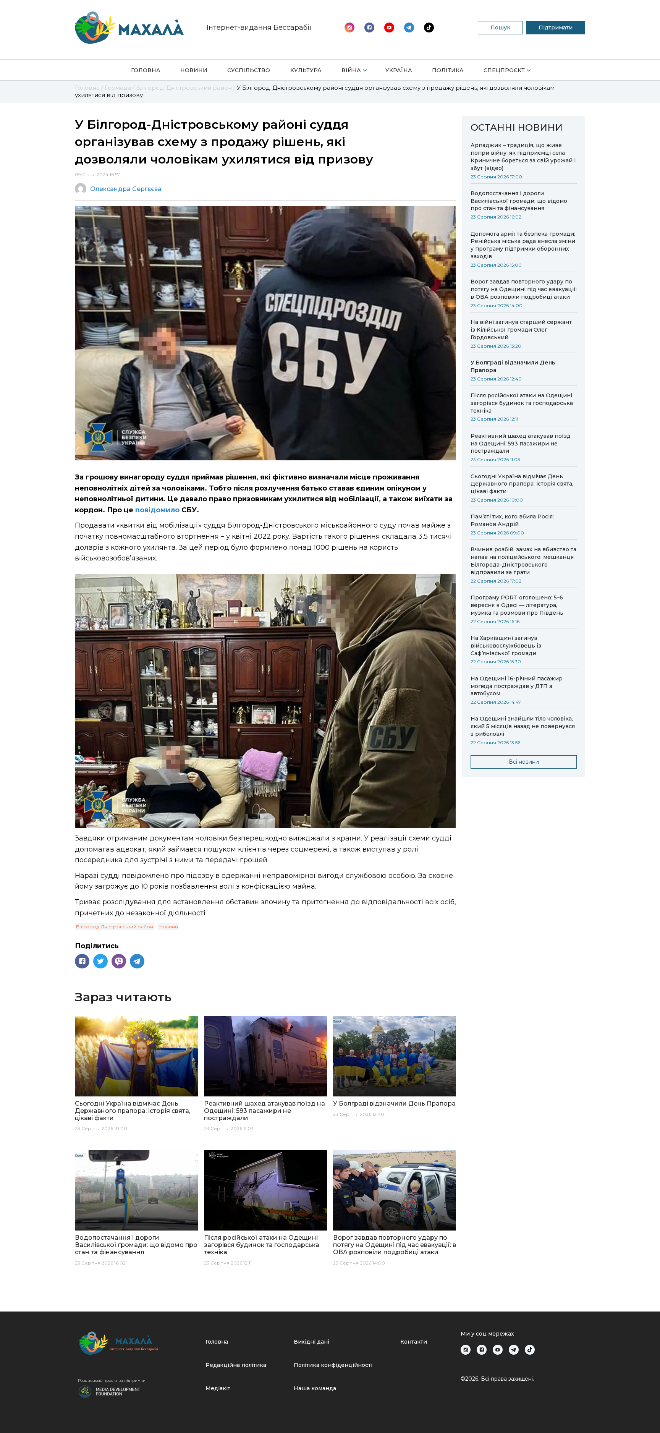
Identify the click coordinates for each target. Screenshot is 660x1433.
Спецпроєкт (504, 70)
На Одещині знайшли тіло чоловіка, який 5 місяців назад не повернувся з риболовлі (523, 726)
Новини (193, 70)
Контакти (413, 1341)
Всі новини (524, 761)
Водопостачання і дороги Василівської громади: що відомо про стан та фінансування (519, 201)
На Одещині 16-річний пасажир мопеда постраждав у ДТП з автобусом (517, 686)
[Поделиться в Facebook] (82, 961)
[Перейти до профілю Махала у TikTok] (530, 1350)
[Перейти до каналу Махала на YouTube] (409, 27)
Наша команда (315, 1388)
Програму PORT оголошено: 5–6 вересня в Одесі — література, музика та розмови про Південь (517, 605)
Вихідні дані (311, 1341)
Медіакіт (217, 1388)
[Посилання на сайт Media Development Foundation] (109, 1391)
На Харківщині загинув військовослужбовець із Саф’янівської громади (506, 646)
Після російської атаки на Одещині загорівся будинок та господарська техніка (522, 403)
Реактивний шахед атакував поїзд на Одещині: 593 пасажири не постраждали (521, 443)
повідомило (157, 510)
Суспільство (248, 70)
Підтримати (556, 27)
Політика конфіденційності (333, 1365)
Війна (351, 70)
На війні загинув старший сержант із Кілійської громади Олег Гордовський (521, 330)
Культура (306, 70)
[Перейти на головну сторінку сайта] (129, 27)
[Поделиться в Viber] (119, 961)
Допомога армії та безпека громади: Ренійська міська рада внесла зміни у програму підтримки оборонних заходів (523, 245)
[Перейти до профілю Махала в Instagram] (349, 27)
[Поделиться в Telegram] (137, 961)
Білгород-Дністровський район (114, 926)
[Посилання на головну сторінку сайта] (138, 1343)
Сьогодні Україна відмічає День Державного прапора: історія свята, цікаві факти (522, 484)
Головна (145, 70)
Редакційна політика (235, 1365)
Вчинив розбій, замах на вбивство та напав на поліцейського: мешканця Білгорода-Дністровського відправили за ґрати (523, 561)
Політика (448, 70)
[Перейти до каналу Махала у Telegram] (429, 27)
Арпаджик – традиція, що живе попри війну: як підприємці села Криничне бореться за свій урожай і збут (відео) (523, 157)
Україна (398, 70)
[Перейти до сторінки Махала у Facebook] (369, 27)
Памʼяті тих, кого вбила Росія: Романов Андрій (512, 520)
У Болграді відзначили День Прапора (513, 366)
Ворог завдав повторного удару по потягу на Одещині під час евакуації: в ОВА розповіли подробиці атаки (524, 289)
